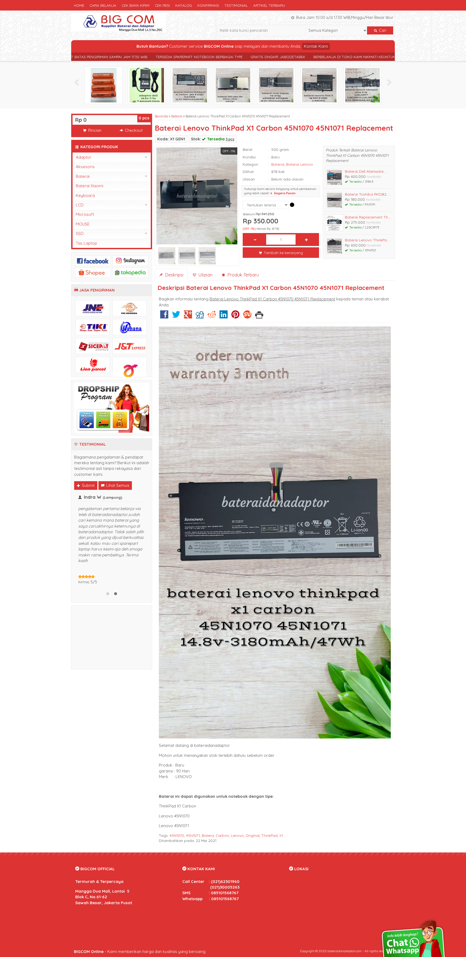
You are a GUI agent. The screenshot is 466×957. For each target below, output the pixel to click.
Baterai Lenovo (299, 164)
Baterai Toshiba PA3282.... (367, 194)
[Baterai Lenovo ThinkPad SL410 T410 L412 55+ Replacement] (233, 84)
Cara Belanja (103, 5)
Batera (208, 835)
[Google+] (188, 316)
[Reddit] (211, 316)
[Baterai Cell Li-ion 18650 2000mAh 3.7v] (319, 84)
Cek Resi (162, 5)
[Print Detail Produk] (259, 316)
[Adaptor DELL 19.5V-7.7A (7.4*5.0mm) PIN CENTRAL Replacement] (362, 84)
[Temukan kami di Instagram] (130, 260)
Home (79, 5)
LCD (80, 204)
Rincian (94, 130)
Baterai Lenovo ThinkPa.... (367, 240)
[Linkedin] (223, 316)
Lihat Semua (117, 485)
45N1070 (177, 835)
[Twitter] (176, 316)
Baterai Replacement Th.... (368, 217)
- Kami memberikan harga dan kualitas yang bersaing (139, 951)
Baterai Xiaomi (89, 185)
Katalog (183, 5)
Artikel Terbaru (269, 5)
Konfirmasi (208, 5)
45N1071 (193, 835)
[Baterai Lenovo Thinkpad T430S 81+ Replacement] (103, 84)
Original (252, 835)
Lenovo (237, 835)
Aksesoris (85, 166)
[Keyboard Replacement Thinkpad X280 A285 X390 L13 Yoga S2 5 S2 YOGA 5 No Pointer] (190, 84)
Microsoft (85, 214)
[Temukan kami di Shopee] (93, 272)
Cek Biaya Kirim (135, 5)
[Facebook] (164, 316)
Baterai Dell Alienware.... (366, 171)
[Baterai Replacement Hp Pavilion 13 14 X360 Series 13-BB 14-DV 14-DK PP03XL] (147, 84)
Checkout (133, 130)
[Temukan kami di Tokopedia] (130, 272)
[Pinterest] (235, 316)
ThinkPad (269, 835)
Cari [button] (382, 30)
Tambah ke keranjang (283, 252)
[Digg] (199, 316)
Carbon (222, 835)
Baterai (176, 116)
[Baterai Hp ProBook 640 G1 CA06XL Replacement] (276, 84)
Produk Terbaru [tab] (242, 275)
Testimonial (236, 5)
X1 (281, 835)
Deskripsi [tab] (173, 275)
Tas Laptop (86, 243)
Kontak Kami (316, 46)
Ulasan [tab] (205, 275)
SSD (80, 233)
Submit (88, 485)
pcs (144, 117)
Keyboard (85, 195)
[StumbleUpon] (247, 316)
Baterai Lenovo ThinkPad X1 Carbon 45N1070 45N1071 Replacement (274, 128)
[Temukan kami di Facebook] (93, 260)
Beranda (161, 116)
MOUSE (83, 224)
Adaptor (83, 157)
